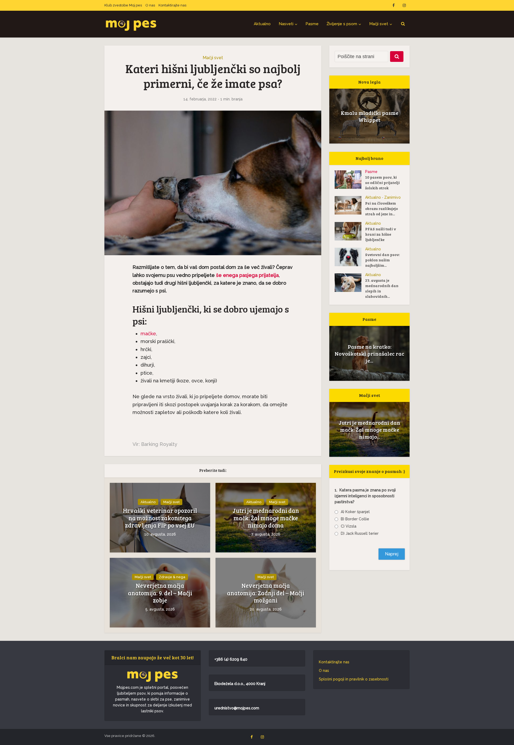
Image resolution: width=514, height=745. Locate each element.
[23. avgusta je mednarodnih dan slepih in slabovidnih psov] (350, 282)
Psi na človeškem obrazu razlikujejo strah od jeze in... (381, 208)
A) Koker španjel (355, 512)
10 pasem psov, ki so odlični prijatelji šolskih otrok (382, 182)
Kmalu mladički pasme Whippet (369, 116)
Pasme (312, 23)
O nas (150, 5)
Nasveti (286, 23)
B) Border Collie (355, 519)
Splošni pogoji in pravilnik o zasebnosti (353, 679)
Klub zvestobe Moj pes (123, 5)
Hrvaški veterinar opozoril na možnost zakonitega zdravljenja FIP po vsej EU (160, 518)
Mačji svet (378, 23)
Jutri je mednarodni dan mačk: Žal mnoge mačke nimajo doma (266, 518)
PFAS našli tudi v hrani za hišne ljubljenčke (380, 234)
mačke (148, 333)
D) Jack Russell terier (360, 533)
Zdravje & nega (172, 577)
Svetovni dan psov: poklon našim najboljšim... (382, 260)
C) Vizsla (348, 526)
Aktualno (262, 23)
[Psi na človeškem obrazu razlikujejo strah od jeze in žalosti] (350, 205)
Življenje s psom (342, 23)
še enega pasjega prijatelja (247, 275)
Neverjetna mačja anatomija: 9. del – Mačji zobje (160, 593)
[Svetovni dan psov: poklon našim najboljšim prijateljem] (350, 257)
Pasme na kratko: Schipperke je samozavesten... (369, 353)
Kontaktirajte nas (172, 5)
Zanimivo (392, 197)
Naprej (391, 553)
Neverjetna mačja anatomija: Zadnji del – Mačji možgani (265, 593)
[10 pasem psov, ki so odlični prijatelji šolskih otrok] (350, 179)
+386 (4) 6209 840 (230, 659)
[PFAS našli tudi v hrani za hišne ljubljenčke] (350, 231)
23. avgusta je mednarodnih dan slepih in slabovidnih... (381, 288)
